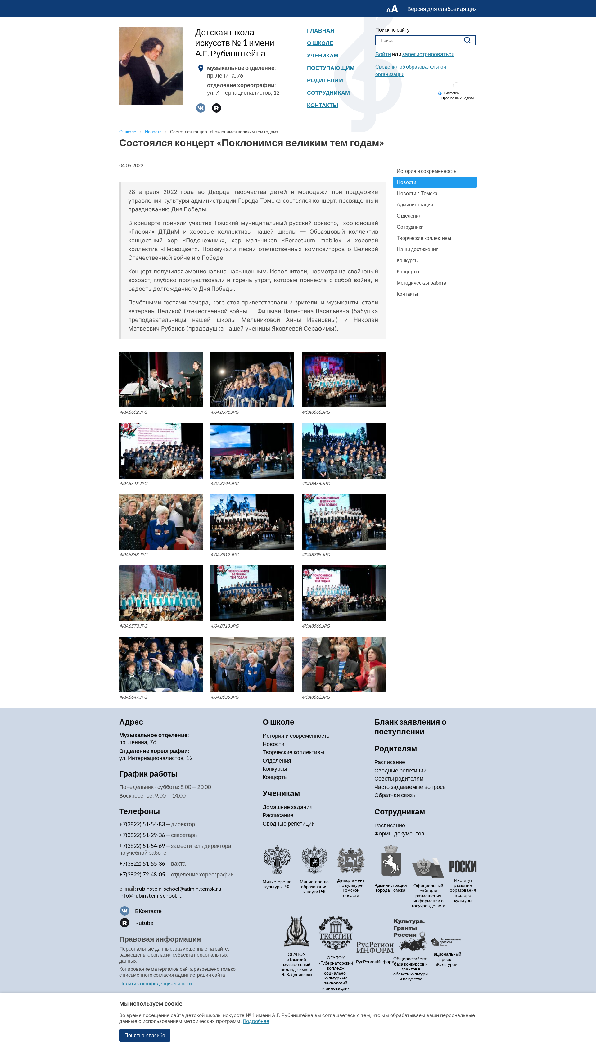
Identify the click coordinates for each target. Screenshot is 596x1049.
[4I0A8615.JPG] (161, 451)
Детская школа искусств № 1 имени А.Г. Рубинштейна (234, 42)
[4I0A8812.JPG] (252, 522)
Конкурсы (408, 260)
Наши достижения (418, 249)
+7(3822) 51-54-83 (142, 824)
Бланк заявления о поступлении (410, 726)
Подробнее (256, 1021)
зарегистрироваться (428, 54)
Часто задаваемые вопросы (410, 786)
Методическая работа (421, 283)
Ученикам (322, 55)
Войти (383, 54)
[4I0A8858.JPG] (161, 522)
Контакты (322, 104)
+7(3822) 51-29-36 (142, 834)
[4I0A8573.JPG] (161, 593)
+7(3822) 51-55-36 (142, 863)
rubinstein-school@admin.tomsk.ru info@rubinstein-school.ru (170, 892)
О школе (320, 42)
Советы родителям (398, 778)
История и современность (426, 171)
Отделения (409, 215)
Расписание (278, 815)
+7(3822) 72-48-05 (142, 874)
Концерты (408, 271)
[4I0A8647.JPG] (161, 664)
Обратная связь (394, 794)
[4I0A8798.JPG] (344, 522)
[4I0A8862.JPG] (344, 664)
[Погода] (448, 93)
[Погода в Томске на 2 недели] (457, 98)
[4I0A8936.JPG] (252, 664)
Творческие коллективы (424, 238)
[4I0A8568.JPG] (344, 593)
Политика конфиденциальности (155, 983)
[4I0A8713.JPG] (252, 593)
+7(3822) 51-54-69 (142, 845)
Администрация (415, 204)
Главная (320, 30)
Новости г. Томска (417, 193)
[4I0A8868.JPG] (344, 379)
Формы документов (399, 833)
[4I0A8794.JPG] (252, 451)
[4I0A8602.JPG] (161, 379)
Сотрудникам (328, 92)
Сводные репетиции (289, 823)
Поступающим (330, 67)
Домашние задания (288, 807)
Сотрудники (410, 227)
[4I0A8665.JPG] (344, 451)
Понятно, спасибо (144, 1035)
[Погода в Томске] (456, 87)
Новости (406, 182)
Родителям (325, 80)
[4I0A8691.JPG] (252, 379)
